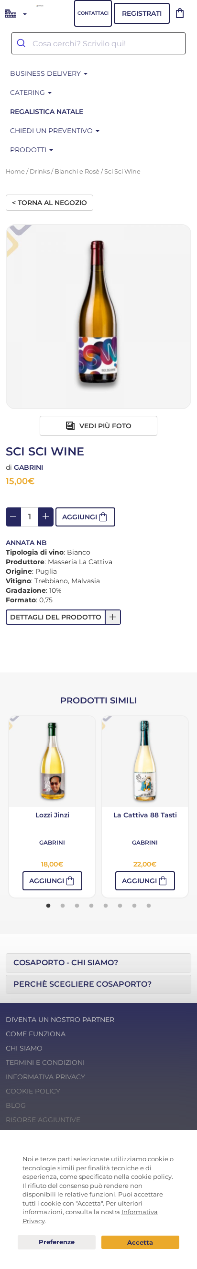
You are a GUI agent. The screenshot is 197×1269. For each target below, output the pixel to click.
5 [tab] (105, 906)
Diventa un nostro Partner (60, 1019)
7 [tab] (134, 906)
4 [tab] (91, 906)
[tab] (98, 963)
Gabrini (28, 467)
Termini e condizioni (45, 1062)
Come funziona (36, 1034)
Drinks (40, 171)
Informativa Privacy (45, 1077)
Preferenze (57, 1242)
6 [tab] (120, 906)
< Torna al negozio (49, 202)
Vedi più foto (104, 426)
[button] (63, 617)
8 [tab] (148, 906)
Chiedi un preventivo (52, 130)
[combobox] (98, 43)
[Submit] (22, 43)
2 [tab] (62, 906)
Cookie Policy (33, 1091)
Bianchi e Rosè (77, 171)
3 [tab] (77, 906)
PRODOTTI (29, 149)
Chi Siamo (24, 1048)
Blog (16, 1105)
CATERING (28, 92)
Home (15, 171)
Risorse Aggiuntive (43, 1119)
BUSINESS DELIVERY (46, 73)
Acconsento (140, 1242)
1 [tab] (48, 906)
